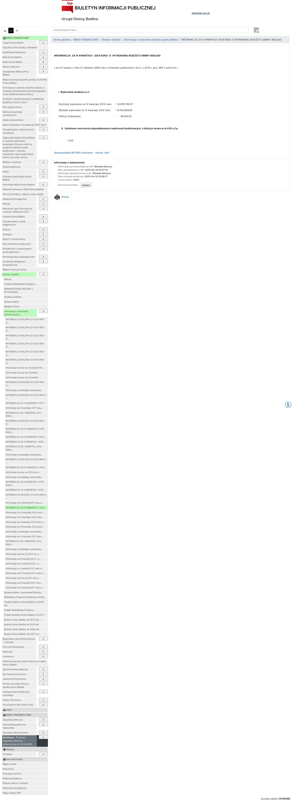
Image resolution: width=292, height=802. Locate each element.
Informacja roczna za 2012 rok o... (23, 554)
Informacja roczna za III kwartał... (22, 377)
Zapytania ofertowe (13, 719)
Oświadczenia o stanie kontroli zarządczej (18, 131)
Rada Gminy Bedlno (13, 62)
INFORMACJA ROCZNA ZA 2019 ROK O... (25, 361)
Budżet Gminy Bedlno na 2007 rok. (22, 634)
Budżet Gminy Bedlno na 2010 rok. (21, 624)
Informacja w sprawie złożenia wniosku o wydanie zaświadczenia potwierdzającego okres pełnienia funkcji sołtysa (24, 90)
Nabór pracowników (13, 120)
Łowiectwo (8, 656)
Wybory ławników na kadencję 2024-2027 (24, 125)
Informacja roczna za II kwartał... (22, 372)
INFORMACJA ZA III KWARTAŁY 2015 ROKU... (25, 483)
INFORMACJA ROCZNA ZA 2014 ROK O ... (26, 496)
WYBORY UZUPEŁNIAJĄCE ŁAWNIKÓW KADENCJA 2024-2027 (23, 101)
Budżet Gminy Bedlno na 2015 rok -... (23, 619)
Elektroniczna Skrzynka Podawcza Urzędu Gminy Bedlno (24, 663)
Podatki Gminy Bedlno (14, 216)
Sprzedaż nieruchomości (15, 732)
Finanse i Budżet (11, 274)
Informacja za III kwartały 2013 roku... (25, 526)
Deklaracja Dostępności (15, 199)
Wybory (7, 229)
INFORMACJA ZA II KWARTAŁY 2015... (25, 490)
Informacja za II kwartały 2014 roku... (24, 517)
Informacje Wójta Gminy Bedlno (19, 184)
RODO (6, 171)
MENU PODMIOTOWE (85, 39)
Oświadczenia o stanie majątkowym (14, 223)
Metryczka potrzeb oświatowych (12, 114)
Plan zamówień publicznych (17, 244)
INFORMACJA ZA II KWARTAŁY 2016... (25, 441)
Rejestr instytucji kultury (15, 269)
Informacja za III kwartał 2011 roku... (24, 583)
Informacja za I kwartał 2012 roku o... (24, 568)
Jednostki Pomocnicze (14, 679)
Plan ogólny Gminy (12, 107)
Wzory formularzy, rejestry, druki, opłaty (23, 194)
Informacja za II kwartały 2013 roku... (24, 536)
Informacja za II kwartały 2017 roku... (24, 408)
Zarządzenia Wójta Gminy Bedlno (16, 73)
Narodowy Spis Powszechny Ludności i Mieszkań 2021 (17, 210)
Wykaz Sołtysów (11, 66)
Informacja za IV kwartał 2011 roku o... (25, 573)
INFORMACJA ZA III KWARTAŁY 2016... (26, 437)
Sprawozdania (11, 301)
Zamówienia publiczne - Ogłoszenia (15, 726)
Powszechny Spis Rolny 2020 (18, 704)
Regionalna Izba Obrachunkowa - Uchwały (19, 640)
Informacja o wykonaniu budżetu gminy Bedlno (151, 39)
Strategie (7, 234)
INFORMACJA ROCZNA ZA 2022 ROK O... (25, 337)
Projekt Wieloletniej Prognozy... (20, 610)
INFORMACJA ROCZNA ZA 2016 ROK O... (25, 422)
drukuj (65, 196)
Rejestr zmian (9, 764)
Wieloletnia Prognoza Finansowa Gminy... (25, 597)
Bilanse (7, 279)
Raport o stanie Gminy (14, 239)
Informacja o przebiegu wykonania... (24, 390)
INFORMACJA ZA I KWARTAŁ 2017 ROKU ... (23, 414)
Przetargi (7, 754)
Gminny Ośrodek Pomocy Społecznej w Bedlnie (16, 685)
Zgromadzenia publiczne (15, 669)
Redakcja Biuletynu (12, 778)
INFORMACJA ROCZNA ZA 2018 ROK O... (25, 384)
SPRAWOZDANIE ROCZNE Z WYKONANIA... (18, 290)
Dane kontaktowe (12, 167)
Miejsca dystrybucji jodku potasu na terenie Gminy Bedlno (25, 81)
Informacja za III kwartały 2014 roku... (25, 512)
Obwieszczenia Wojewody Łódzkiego (16, 693)
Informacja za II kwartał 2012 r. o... (23, 563)
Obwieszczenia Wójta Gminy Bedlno (17, 178)
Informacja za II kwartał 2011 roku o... (25, 587)
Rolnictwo (8, 651)
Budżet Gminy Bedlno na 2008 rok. (22, 629)
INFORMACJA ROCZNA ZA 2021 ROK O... (25, 345)
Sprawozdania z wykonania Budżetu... (23, 592)
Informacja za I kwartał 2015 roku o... (24, 502)
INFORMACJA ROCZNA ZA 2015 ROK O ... (26, 461)
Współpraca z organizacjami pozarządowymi (17, 250)
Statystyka (8, 769)
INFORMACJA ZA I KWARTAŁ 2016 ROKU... (23, 448)
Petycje (6, 203)
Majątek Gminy (11, 306)
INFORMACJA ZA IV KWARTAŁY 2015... (26, 467)
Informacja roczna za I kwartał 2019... (25, 367)
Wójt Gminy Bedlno (12, 57)
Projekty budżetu (12, 297)
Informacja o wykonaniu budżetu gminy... (16, 313)
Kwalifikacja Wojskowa (14, 52)
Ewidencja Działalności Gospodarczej (14, 263)
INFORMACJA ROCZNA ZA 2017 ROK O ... (26, 397)
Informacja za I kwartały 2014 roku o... (25, 522)
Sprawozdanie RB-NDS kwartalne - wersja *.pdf (81, 152)
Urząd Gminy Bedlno (13, 42)
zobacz (86, 185)
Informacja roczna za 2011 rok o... (23, 578)
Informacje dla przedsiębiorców (19, 256)
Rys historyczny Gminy (14, 674)
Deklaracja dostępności (14, 788)
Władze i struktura (12, 162)
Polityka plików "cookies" (15, 783)
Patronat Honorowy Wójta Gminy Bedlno (23, 189)
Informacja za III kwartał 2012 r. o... (23, 559)
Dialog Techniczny (12, 700)
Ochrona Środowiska (13, 647)
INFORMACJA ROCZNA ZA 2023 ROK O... (25, 329)
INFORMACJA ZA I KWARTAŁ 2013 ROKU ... (23, 543)
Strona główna (61, 39)
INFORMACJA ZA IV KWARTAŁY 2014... (26, 507)
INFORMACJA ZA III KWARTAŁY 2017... (25, 403)
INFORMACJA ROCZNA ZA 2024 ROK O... (25, 321)
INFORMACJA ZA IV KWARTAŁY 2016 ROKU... (25, 430)
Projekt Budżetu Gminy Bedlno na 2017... (24, 615)
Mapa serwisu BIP (12, 793)
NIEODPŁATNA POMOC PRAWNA (20, 47)
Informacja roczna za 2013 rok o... (23, 472)
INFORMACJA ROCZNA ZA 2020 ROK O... (25, 353)
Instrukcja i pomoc (12, 773)
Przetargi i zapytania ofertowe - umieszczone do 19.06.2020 (17, 740)
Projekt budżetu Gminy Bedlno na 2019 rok (24, 604)
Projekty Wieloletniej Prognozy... (20, 284)
